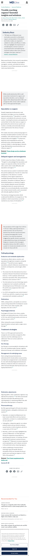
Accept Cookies (14, 553)
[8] (23, 295)
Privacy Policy (11, 540)
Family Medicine (5, 7)
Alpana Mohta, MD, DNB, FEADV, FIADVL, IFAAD (14, 18)
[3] (11, 147)
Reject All (14, 549)
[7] (10, 289)
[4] (15, 167)
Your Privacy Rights (14, 544)
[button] (18, 24)
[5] (20, 191)
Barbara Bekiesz (13, 19)
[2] (17, 138)
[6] (7, 262)
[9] (14, 318)
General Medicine (16, 7)
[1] (13, 115)
